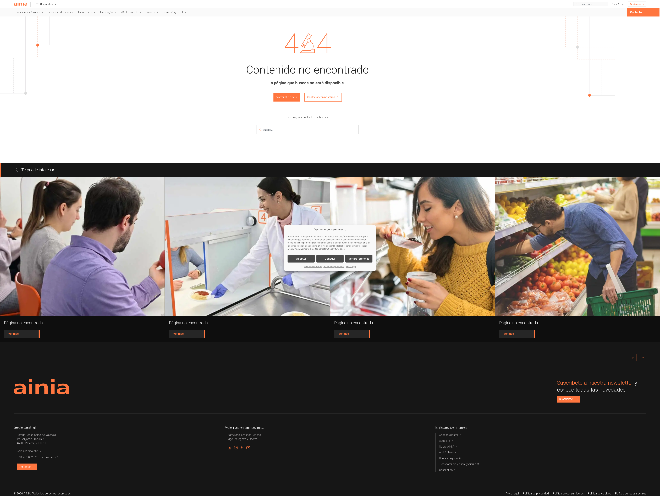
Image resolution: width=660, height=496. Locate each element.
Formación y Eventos (174, 12)
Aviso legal (351, 266)
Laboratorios (85, 12)
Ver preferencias (358, 258)
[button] (618, 4)
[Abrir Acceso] (643, 4)
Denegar (330, 258)
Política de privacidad (333, 266)
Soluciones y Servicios (28, 12)
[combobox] (591, 4)
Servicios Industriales (59, 12)
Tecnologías (106, 12)
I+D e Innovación (129, 12)
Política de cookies (313, 266)
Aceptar (301, 258)
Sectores (150, 12)
